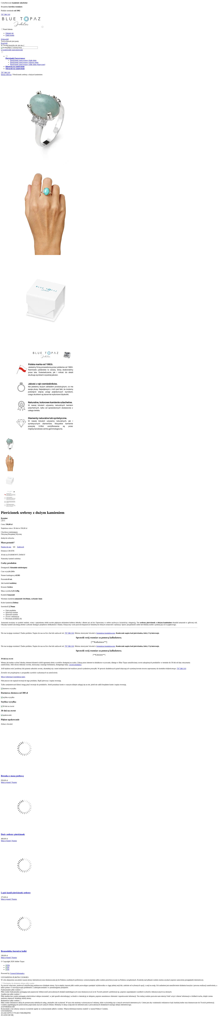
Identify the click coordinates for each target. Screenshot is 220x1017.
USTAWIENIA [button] (6, 1011)
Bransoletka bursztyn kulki (14, 951)
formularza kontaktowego (105, 633)
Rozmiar (4, 518)
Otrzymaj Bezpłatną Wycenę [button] (11, 534)
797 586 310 (69, 633)
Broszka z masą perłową (12, 776)
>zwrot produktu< (75, 665)
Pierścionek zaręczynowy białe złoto (23, 60)
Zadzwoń (20, 547)
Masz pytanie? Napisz (9, 782)
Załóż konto (10, 35)
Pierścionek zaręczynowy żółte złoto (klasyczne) (27, 64)
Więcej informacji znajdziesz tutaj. (13, 677)
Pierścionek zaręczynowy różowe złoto (24, 62)
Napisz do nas (6, 547)
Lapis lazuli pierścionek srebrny (16, 892)
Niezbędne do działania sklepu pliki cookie (18, 983)
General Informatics (17, 973)
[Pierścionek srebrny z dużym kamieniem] (45, 164)
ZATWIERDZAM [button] (8, 1007)
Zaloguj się (10, 33)
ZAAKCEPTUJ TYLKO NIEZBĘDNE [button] (16, 1013)
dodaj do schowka (7, 538)
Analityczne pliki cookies (10, 994)
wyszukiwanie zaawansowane (12, 50)
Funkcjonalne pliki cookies (10, 990)
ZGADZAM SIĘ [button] (7, 1015)
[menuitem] (101, 60)
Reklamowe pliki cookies (10, 1001)
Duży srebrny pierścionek (13, 834)
